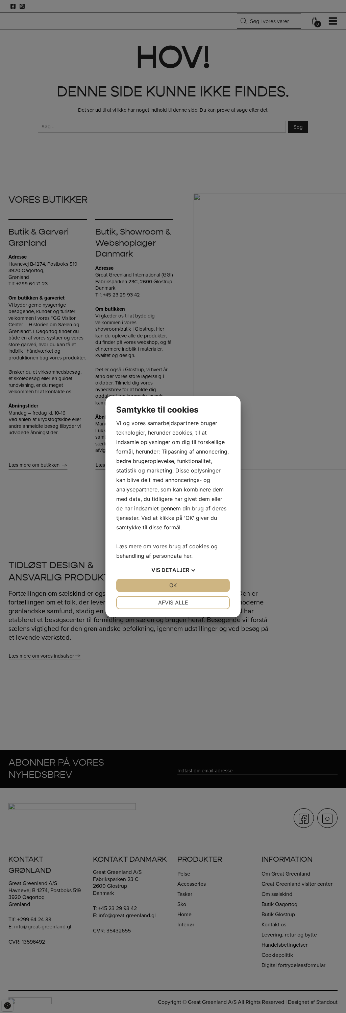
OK (173, 585)
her (187, 555)
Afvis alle (173, 602)
